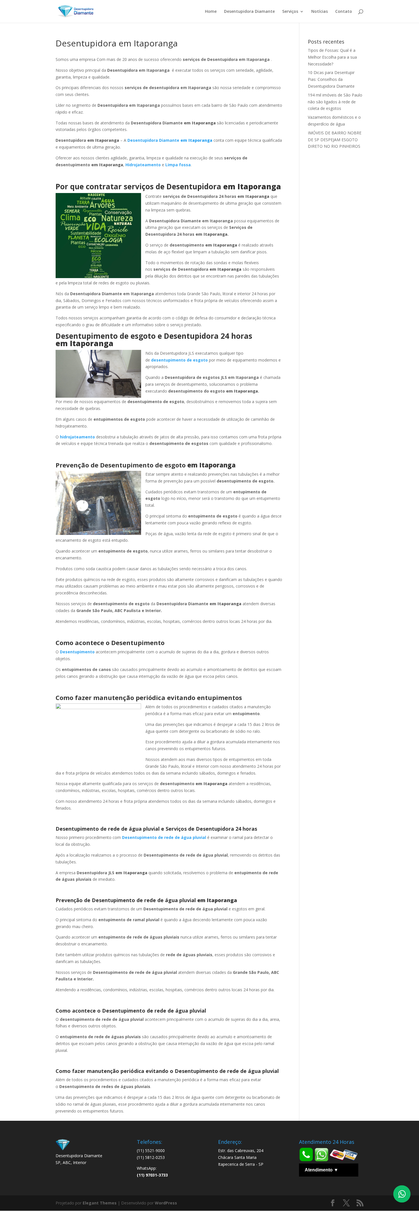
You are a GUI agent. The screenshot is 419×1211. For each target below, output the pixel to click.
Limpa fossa (178, 164)
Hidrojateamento (143, 164)
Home (211, 11)
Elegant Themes (100, 1203)
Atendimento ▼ (321, 1169)
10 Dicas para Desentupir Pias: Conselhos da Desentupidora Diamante (331, 79)
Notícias (319, 11)
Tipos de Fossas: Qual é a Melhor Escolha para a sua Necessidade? (332, 57)
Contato (343, 11)
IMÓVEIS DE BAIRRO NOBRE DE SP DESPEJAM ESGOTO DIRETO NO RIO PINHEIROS (334, 139)
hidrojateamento (77, 437)
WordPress (166, 1203)
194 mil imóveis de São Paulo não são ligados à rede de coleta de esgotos (335, 101)
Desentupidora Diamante (249, 11)
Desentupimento (77, 651)
